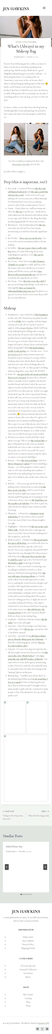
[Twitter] (42, 1029)
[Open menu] (45, 8)
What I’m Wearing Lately (38, 813)
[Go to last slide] (7, 867)
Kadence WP (44, 1023)
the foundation (14, 354)
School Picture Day (14, 846)
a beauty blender (26, 328)
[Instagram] (47, 1029)
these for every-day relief (34, 281)
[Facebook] (38, 1029)
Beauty (19, 42)
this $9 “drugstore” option (19, 463)
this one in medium (29, 460)
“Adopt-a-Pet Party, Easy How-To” (13, 815)
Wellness (32, 42)
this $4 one (28, 629)
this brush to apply (15, 563)
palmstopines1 (20, 57)
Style (25, 42)
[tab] (21, 894)
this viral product (38, 440)
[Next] (45, 867)
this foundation (41, 314)
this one (19, 211)
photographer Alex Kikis (21, 164)
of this (18, 321)
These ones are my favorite (30, 238)
